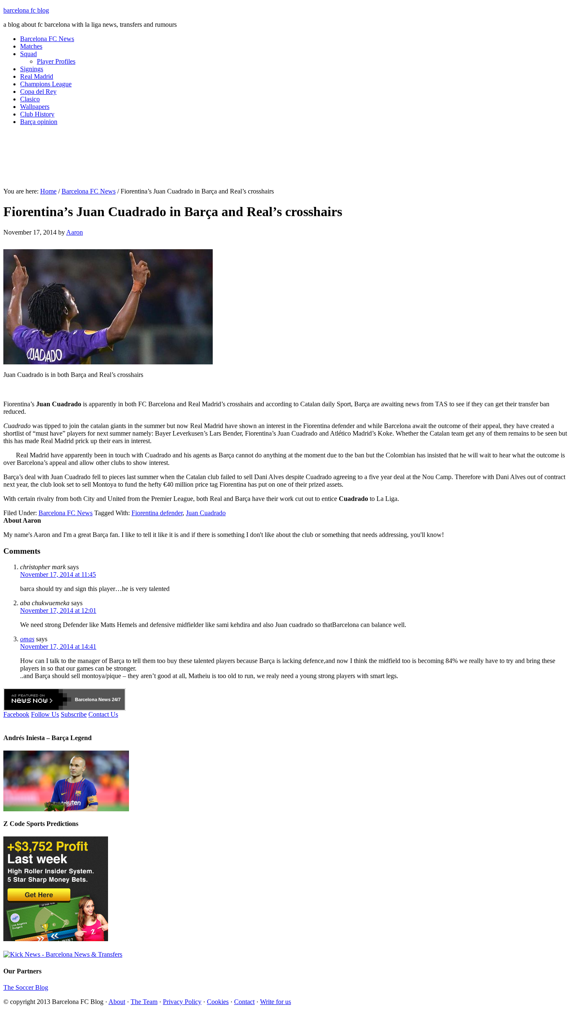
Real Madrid (36, 76)
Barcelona (86, 699)
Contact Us (103, 714)
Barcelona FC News (47, 38)
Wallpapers (34, 106)
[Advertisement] (286, 160)
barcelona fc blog (26, 10)
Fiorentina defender (157, 512)
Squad (28, 53)
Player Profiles (56, 61)
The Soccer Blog (25, 987)
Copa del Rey (38, 91)
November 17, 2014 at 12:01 (58, 610)
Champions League (46, 84)
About (116, 1001)
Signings (31, 68)
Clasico (30, 99)
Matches (31, 46)
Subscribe (74, 714)
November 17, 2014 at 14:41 (58, 646)
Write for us (275, 1001)
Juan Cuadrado (206, 512)
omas (27, 639)
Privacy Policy (182, 1001)
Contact (244, 1001)
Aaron (74, 232)
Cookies (218, 1001)
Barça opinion (38, 121)
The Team (144, 1001)
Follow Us (45, 714)
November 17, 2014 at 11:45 (58, 574)
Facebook (16, 714)
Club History (37, 114)
